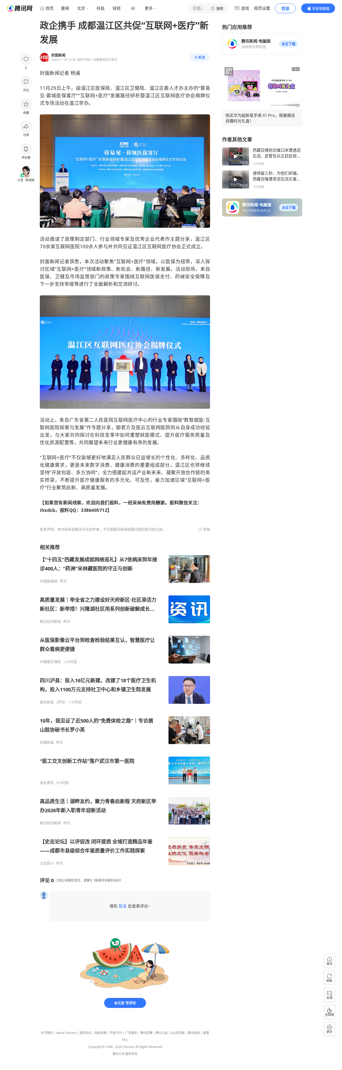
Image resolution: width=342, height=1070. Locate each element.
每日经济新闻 (50, 621)
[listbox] (125, 704)
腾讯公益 (162, 1033)
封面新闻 (47, 742)
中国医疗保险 (50, 662)
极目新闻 (47, 702)
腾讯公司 (119, 1054)
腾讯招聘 (146, 1033)
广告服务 (131, 1033)
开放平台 (116, 1033)
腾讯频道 (194, 1033)
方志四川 (47, 863)
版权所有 (131, 1054)
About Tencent (66, 1033)
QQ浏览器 (178, 1033)
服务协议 (85, 1033)
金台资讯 (47, 782)
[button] (288, 44)
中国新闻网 (48, 581)
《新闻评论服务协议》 (107, 880)
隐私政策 (101, 1033)
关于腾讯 (47, 1033)
